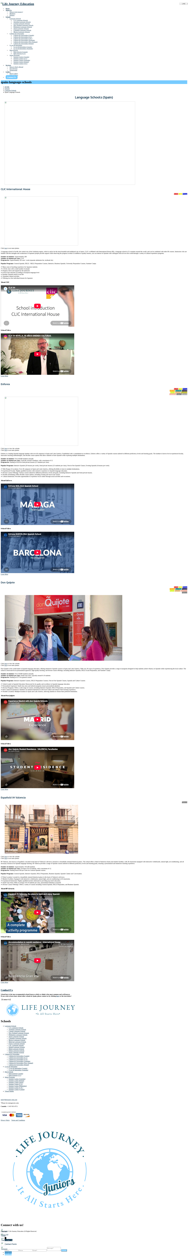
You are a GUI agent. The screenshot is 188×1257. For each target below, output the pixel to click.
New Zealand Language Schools (23, 25)
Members (12, 13)
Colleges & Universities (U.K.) (23, 38)
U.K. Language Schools (16, 1045)
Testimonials (13, 70)
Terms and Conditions (18, 1120)
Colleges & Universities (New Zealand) (26, 42)
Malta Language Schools (16, 1049)
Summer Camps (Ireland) (21, 62)
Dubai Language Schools (16, 1051)
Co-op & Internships (16, 45)
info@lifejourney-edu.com (9, 1100)
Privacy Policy (5, 1120)
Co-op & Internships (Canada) (23, 47)
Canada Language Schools (22, 23)
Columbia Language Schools (22, 30)
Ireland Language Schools (17, 1047)
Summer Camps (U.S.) (20, 58)
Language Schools (15, 18)
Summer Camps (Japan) (16, 1082)
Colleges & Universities (17, 33)
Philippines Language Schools (23, 27)
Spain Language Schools (16, 1052)
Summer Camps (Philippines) (18, 1086)
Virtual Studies (9, 1091)
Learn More (4, 376)
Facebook (8, 1254)
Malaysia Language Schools (17, 1042)
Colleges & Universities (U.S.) (23, 37)
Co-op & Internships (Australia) (23, 48)
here (6, 248)
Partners (12, 15)
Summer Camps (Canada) (21, 57)
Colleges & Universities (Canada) (24, 35)
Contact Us (7, 990)
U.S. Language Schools (21, 20)
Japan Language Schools (21, 28)
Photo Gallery (14, 73)
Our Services (13, 68)
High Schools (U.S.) (20, 53)
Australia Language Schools (22, 22)
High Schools (14, 50)
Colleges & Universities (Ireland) (24, 43)
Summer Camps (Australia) (22, 60)
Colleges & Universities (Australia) (24, 40)
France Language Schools (17, 1043)
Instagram (8, 1252)
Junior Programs (15, 55)
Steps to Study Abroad (16, 67)
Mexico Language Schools (22, 32)
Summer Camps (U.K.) (21, 63)
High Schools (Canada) (21, 52)
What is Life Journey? (16, 12)
